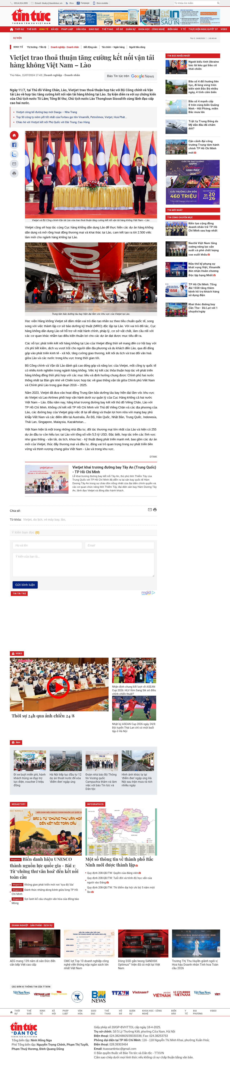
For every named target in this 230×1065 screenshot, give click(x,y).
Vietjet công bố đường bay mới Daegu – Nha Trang (46, 112)
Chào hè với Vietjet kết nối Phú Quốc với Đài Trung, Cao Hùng (53, 122)
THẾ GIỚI (31, 29)
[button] (152, 763)
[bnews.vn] (88, 997)
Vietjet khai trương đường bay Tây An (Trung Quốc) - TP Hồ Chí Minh (114, 469)
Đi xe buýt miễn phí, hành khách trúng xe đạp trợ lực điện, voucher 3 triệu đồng (30, 780)
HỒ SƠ (119, 29)
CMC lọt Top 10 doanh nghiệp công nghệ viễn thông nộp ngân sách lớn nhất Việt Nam (86, 964)
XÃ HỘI (54, 29)
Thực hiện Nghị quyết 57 (203, 29)
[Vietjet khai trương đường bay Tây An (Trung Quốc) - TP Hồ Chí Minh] (47, 479)
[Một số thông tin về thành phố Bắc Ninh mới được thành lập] (121, 832)
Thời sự (19, 29)
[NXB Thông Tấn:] (67, 997)
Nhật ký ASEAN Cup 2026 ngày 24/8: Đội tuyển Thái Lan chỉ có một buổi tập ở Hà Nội (134, 727)
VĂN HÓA (81, 29)
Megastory (15, 859)
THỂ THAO (107, 29)
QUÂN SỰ (130, 29)
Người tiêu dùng (137, 47)
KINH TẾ (43, 29)
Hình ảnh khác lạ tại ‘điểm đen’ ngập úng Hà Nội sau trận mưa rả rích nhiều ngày (137, 780)
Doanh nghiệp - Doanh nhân (65, 47)
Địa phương (198, 1012)
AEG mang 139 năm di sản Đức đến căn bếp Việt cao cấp (32, 962)
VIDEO (224, 29)
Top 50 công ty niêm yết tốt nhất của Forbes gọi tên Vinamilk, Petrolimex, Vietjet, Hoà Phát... (71, 117)
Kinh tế (18, 47)
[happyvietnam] (47, 993)
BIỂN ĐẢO (173, 29)
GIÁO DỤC (94, 29)
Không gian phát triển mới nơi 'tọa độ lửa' (43, 884)
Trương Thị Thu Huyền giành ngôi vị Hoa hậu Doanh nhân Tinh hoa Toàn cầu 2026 (195, 964)
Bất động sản (90, 47)
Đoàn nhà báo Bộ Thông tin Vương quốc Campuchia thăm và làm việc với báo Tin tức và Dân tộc (101, 782)
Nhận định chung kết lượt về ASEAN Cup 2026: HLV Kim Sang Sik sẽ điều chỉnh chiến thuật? (134, 690)
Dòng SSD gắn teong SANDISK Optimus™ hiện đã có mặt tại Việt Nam (139, 964)
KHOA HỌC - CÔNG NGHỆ (151, 29)
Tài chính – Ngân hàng (113, 47)
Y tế (183, 29)
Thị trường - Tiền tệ (36, 47)
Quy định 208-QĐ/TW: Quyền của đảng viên (112, 873)
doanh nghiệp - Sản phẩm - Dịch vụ (32, 925)
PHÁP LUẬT (67, 29)
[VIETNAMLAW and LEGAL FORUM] (30, 995)
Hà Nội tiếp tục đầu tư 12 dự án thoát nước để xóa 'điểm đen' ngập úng (65, 778)
